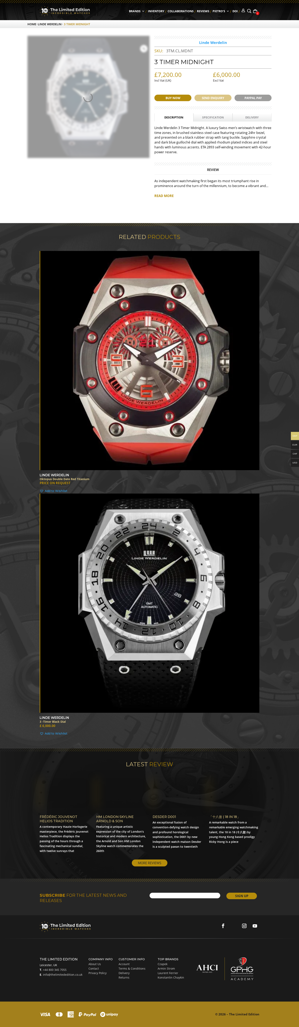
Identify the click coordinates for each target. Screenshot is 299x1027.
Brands (135, 11)
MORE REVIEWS (149, 863)
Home (31, 24)
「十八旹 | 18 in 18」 (224, 817)
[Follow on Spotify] (233, 925)
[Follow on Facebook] (223, 925)
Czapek (162, 964)
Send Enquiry (213, 98)
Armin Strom (166, 968)
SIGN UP (241, 896)
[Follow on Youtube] (254, 925)
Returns (124, 977)
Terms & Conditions (132, 968)
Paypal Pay (253, 98)
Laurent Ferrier (168, 973)
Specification (213, 117)
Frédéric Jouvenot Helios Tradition (58, 819)
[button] (149, 491)
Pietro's (219, 11)
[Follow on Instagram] (244, 925)
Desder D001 (164, 817)
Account (124, 964)
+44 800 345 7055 (54, 970)
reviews (203, 11)
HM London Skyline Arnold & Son (115, 819)
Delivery (252, 117)
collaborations (181, 11)
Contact (93, 968)
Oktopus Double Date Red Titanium (64, 479)
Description (173, 117)
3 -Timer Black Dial (53, 722)
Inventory (156, 11)
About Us (94, 964)
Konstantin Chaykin (171, 977)
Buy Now (173, 98)
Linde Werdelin (49, 24)
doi (235, 11)
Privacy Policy (97, 973)
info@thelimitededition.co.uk (62, 975)
